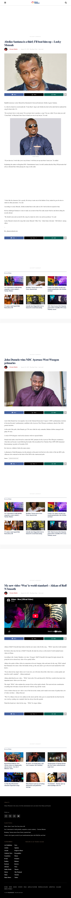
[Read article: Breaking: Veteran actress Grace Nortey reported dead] (35, 281)
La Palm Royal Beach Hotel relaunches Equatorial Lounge (11, 784)
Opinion (16, 848)
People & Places (18, 850)
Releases (16, 861)
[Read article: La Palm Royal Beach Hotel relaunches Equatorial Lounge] (13, 777)
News (15, 845)
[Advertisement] (37, 20)
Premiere (16, 858)
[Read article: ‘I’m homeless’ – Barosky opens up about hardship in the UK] (57, 777)
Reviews (16, 864)
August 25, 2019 (25, 49)
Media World (7, 869)
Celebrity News (8, 853)
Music (5, 875)
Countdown (7, 856)
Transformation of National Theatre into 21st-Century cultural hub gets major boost (57, 765)
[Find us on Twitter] (10, 816)
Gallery (58, 887)
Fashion (6, 861)
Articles (6, 848)
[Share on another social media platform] (65, 94)
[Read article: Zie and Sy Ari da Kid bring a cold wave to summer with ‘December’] (35, 757)
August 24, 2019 (25, 367)
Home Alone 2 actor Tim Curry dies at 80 (14, 826)
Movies (6, 872)
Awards (6, 850)
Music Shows (7, 877)
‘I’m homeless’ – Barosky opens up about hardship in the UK (56, 784)
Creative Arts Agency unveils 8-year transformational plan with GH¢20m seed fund (57, 289)
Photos (16, 856)
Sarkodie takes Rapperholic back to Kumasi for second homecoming (35, 307)
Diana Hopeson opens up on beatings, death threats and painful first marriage (35, 785)
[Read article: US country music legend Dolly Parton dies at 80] (13, 299)
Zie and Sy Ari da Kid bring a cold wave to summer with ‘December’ (34, 764)
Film (25, 887)
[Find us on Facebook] (6, 816)
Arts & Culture (32, 887)
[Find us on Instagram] (14, 816)
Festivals (6, 864)
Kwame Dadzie (14, 49)
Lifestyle (6, 867)
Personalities (17, 853)
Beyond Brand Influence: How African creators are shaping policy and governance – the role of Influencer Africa (13, 766)
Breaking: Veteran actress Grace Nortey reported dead (34, 288)
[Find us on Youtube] (18, 816)
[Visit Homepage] (35, 2)
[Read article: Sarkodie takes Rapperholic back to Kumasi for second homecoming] (35, 299)
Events (6, 858)
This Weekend (18, 872)
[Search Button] (66, 2)
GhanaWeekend (11, 892)
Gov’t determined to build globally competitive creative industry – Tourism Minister (13, 289)
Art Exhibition (8, 845)
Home (6, 887)
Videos (16, 877)
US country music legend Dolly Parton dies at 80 (12, 307)
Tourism (16, 875)
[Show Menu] (5, 2)
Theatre (16, 869)
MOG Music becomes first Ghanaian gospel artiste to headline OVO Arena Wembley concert (57, 307)
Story (15, 867)
